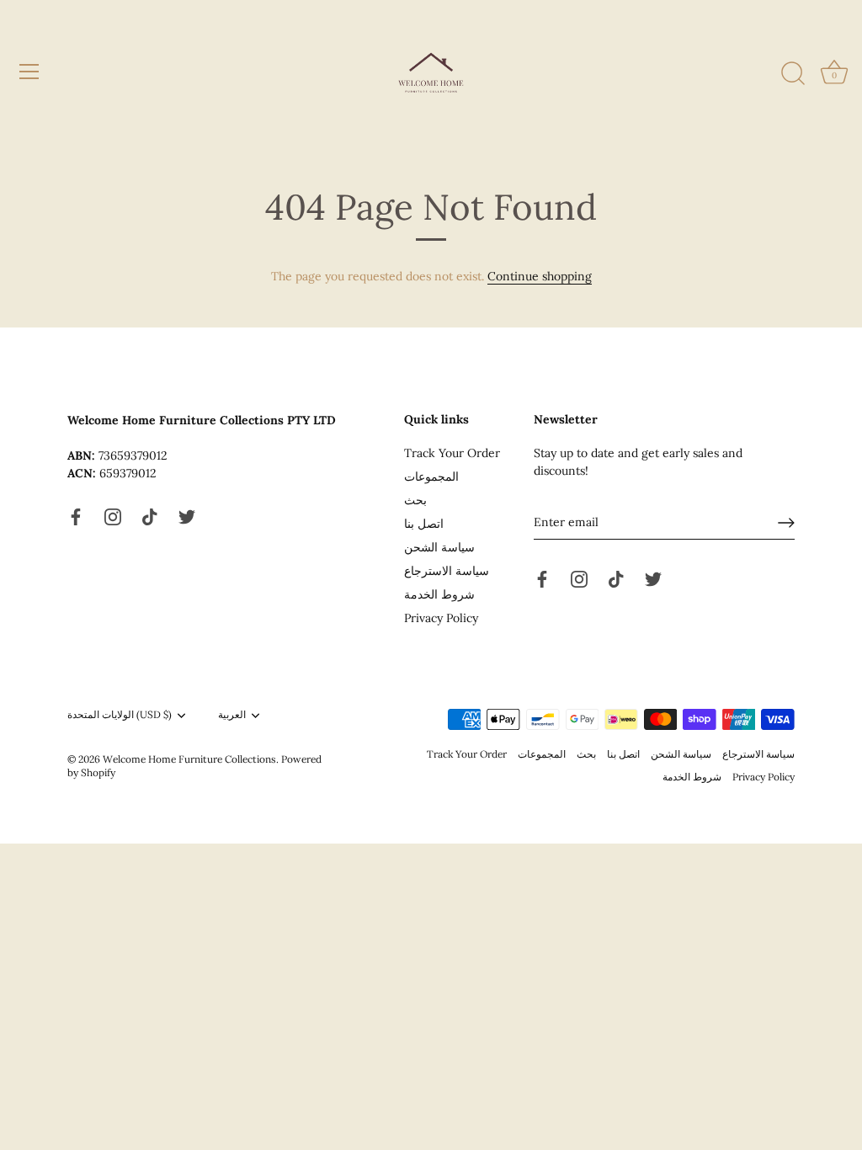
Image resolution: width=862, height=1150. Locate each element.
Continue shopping (539, 276)
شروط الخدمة (439, 594)
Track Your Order (452, 453)
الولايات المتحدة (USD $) (119, 715)
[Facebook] (75, 516)
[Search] (792, 74)
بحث (415, 500)
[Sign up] (786, 522)
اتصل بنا (424, 523)
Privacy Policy (441, 618)
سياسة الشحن (439, 547)
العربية (232, 715)
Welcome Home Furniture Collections (189, 759)
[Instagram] (112, 516)
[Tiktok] (149, 516)
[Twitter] (186, 516)
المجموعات (431, 476)
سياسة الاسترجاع (446, 570)
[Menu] (29, 71)
